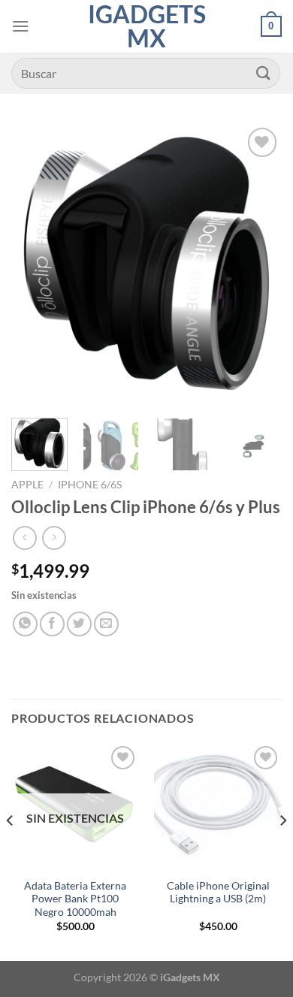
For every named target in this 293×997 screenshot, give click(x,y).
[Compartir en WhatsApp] (25, 624)
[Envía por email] (106, 624)
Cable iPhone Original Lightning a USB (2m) (218, 892)
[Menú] (20, 26)
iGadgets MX (147, 26)
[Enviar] (264, 73)
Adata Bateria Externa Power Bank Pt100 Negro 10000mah (75, 899)
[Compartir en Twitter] (79, 624)
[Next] (257, 264)
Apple (27, 485)
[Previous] (35, 264)
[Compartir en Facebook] (52, 624)
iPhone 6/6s (90, 485)
